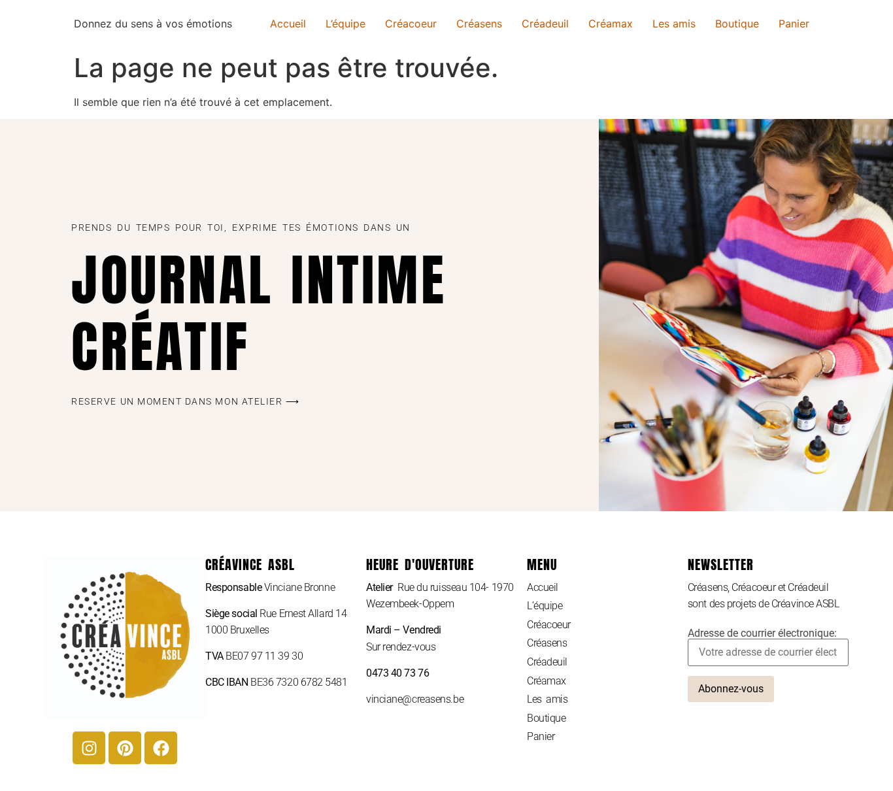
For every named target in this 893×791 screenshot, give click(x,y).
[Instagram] (89, 748)
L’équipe (345, 23)
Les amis (674, 23)
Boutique (737, 23)
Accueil (288, 23)
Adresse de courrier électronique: (762, 633)
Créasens (479, 23)
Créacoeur (411, 23)
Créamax (610, 23)
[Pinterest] (125, 748)
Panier (794, 23)
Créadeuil (545, 23)
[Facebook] (160, 748)
